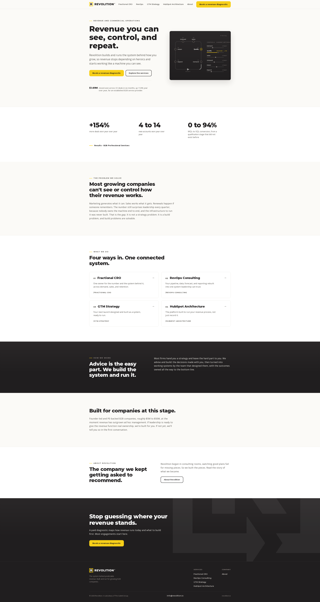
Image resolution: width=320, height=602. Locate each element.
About (190, 4)
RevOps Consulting (202, 578)
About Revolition (172, 479)
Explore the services (138, 73)
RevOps (139, 4)
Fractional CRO (125, 4)
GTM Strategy (153, 4)
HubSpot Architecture (173, 4)
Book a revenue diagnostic (214, 4)
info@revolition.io (175, 596)
